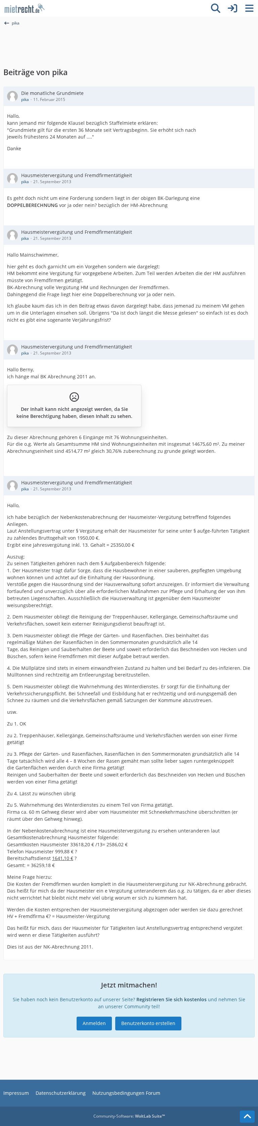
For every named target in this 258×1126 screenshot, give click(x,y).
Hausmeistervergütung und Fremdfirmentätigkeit (76, 175)
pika (25, 99)
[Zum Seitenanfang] (247, 1117)
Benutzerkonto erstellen (148, 1023)
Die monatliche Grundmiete (52, 93)
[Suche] (215, 8)
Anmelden (94, 1023)
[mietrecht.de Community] (24, 8)
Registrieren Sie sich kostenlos (171, 999)
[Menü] (249, 8)
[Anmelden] (232, 8)
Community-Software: (129, 1116)
